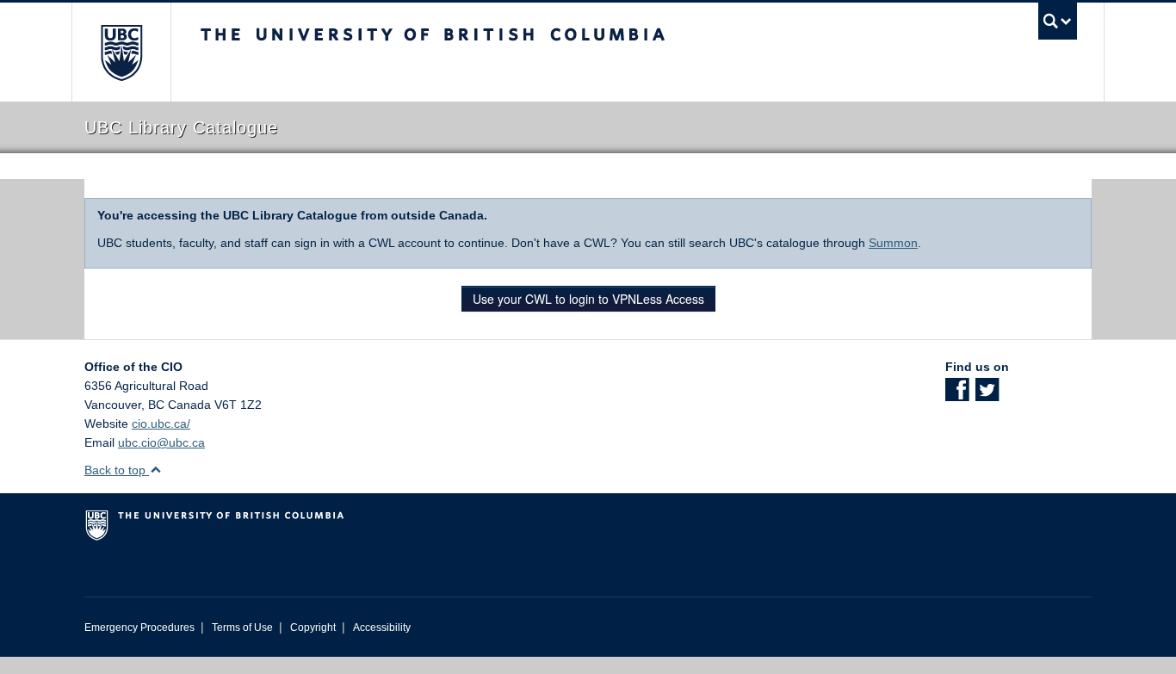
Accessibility (382, 627)
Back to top (116, 470)
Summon (893, 243)
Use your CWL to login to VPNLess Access (588, 298)
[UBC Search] (1057, 21)
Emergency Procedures (139, 627)
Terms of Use (242, 627)
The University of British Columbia (120, 52)
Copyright (313, 627)
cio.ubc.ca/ (161, 423)
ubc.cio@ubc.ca (161, 442)
